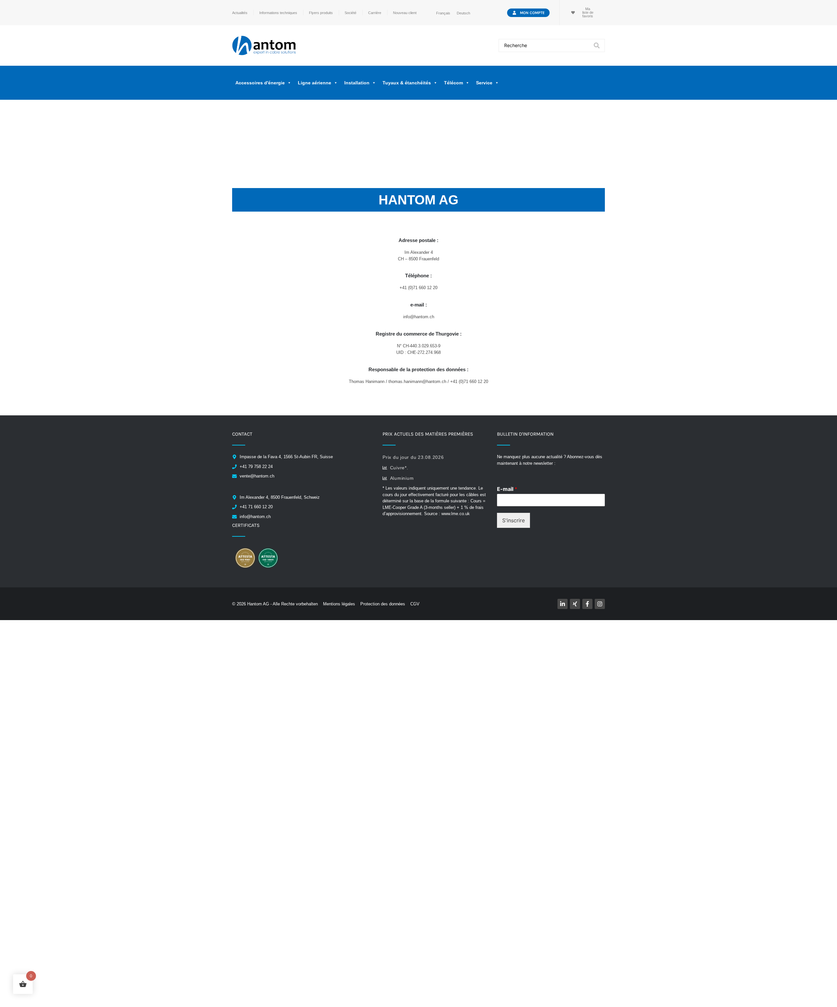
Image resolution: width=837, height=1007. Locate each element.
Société (350, 13)
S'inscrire (513, 520)
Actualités (240, 13)
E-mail (507, 489)
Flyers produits (321, 13)
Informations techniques (278, 13)
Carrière (374, 13)
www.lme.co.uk (455, 513)
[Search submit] (597, 45)
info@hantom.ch (418, 316)
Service (484, 82)
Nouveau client (405, 13)
